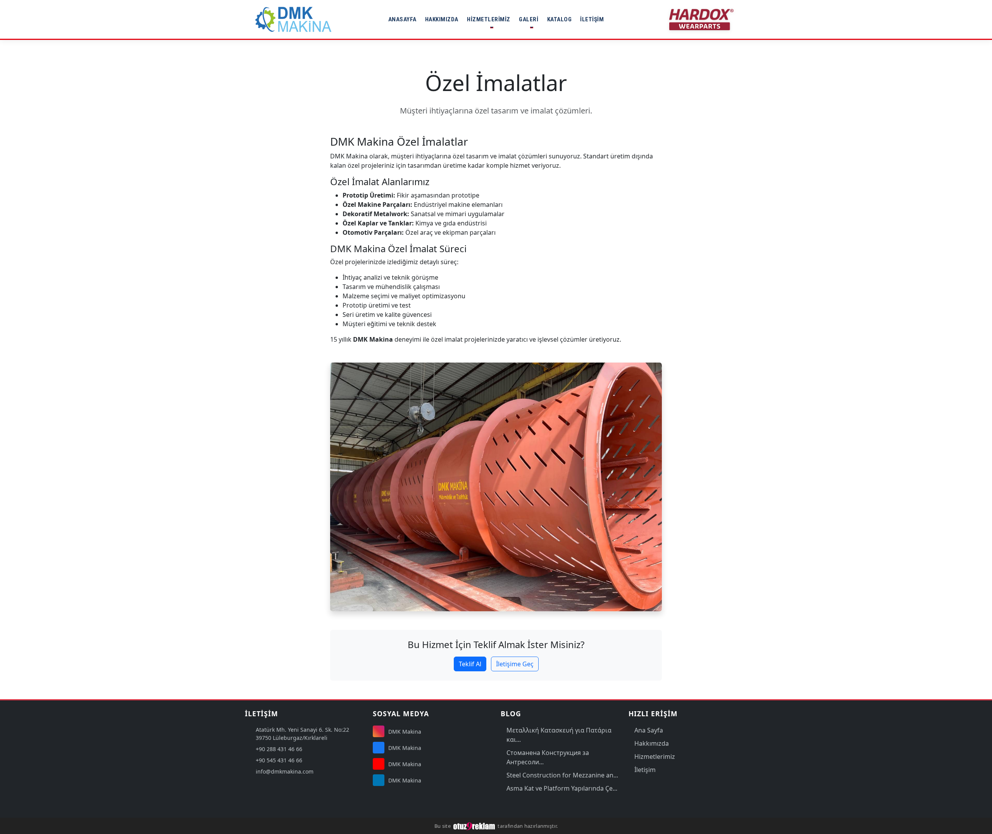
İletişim (592, 19)
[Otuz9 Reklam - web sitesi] (474, 826)
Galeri (528, 19)
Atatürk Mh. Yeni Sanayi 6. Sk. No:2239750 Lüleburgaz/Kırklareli (302, 733)
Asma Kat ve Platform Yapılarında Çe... (561, 788)
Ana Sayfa (648, 730)
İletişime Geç (515, 664)
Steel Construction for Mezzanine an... (562, 775)
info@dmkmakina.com (284, 771)
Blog (511, 713)
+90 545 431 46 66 (279, 760)
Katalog (559, 19)
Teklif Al (470, 664)
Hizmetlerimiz (488, 19)
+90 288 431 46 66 (279, 749)
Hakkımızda (441, 19)
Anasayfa (402, 19)
